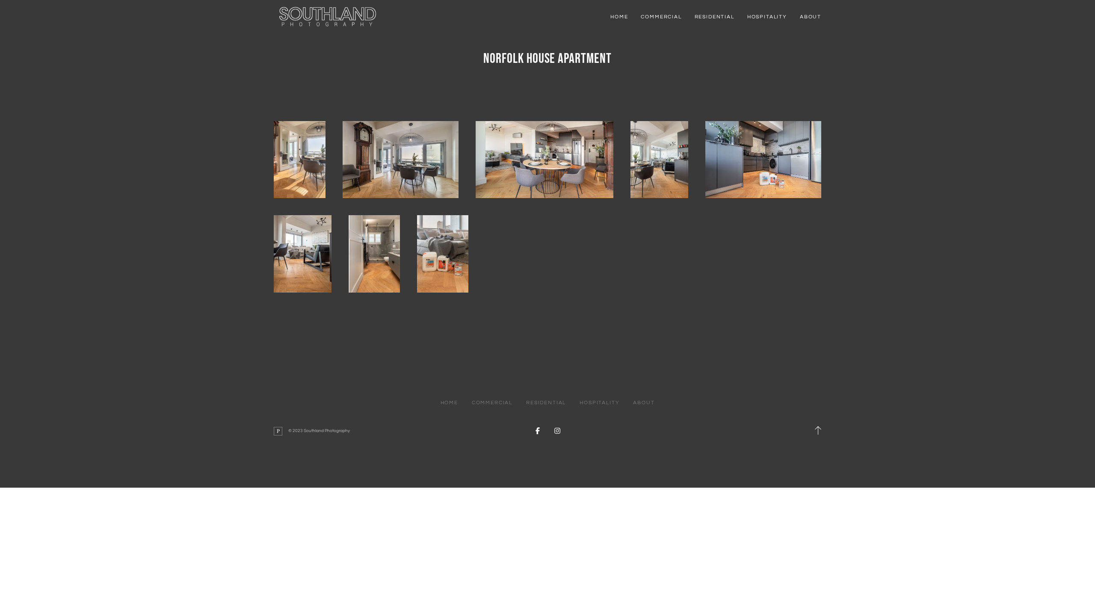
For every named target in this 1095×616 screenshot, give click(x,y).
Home (619, 17)
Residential (714, 17)
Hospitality (767, 17)
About (810, 17)
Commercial (661, 17)
